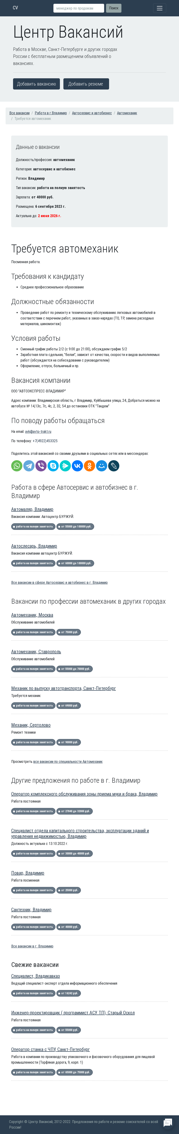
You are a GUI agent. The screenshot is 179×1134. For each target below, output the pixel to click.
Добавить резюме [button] (85, 84)
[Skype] (53, 465)
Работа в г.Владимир (51, 113)
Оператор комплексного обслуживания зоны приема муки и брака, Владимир (84, 794)
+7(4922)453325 (45, 441)
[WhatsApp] (16, 465)
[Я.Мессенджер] (65, 465)
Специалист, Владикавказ (35, 976)
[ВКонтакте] (77, 465)
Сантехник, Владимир (31, 909)
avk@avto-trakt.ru (38, 431)
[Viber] (41, 465)
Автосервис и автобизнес (92, 113)
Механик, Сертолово (31, 725)
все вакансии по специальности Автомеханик (68, 761)
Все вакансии (19, 113)
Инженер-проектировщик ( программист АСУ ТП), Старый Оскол (73, 1013)
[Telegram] (28, 465)
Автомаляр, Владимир (32, 509)
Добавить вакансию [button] (36, 84)
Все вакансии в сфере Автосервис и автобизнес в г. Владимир (59, 582)
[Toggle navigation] (159, 8)
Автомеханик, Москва (32, 615)
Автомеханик (127, 113)
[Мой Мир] (101, 465)
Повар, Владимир (27, 873)
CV (15, 8)
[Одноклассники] (89, 465)
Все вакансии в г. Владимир (32, 946)
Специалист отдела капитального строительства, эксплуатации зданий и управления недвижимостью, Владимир (80, 833)
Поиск (113, 8)
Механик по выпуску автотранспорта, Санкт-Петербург (63, 688)
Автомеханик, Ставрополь (36, 651)
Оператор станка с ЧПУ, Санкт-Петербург (50, 1049)
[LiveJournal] (113, 465)
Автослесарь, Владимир (34, 546)
